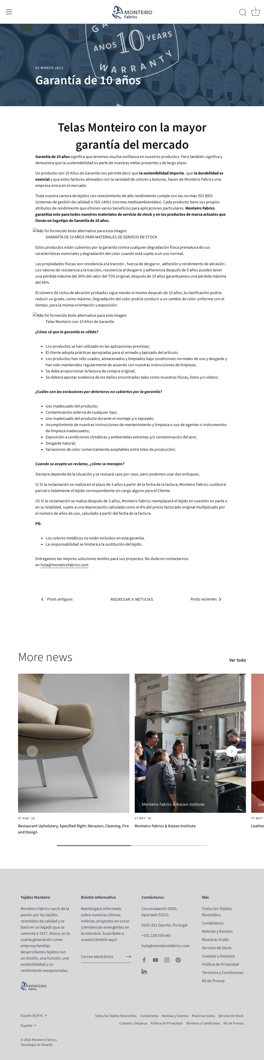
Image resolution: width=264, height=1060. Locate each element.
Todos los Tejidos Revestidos (116, 1015)
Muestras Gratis (215, 939)
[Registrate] (128, 956)
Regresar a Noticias (132, 599)
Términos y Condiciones (222, 972)
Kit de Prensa (213, 981)
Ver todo (237, 660)
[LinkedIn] (144, 971)
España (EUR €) (32, 1015)
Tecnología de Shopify (36, 1044)
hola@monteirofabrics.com (64, 565)
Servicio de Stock (217, 948)
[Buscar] (243, 12)
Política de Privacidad (220, 964)
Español (26, 1025)
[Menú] (9, 12)
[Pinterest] (178, 960)
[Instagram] (166, 960)
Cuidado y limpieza (218, 956)
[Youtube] (155, 960)
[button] (32, 751)
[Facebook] (144, 960)
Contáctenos (213, 923)
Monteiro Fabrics (44, 1039)
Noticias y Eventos (217, 931)
